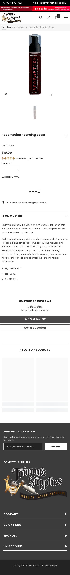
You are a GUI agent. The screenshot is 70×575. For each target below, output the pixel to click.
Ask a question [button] (35, 328)
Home (10, 27)
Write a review (35, 319)
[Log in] (49, 17)
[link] (18, 404)
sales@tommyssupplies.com (51, 2)
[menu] (66, 17)
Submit (55, 446)
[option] (35, 64)
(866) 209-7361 (14, 2)
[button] (8, 158)
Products (20, 27)
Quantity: (7, 163)
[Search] (41, 17)
